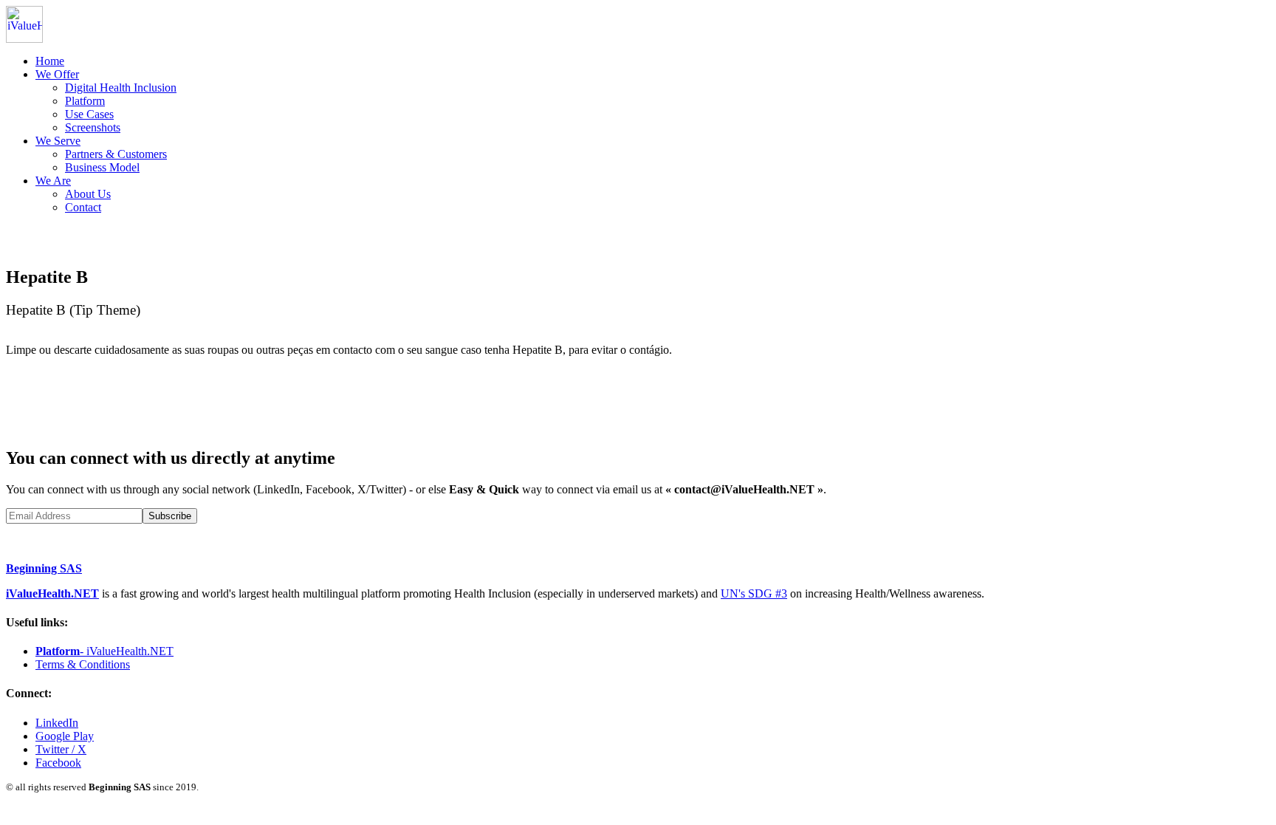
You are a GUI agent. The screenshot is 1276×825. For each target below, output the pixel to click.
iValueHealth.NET (52, 593)
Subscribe (169, 515)
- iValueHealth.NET (104, 651)
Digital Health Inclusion (120, 87)
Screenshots (92, 127)
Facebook (58, 762)
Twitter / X (60, 749)
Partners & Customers (116, 154)
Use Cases (89, 114)
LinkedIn (56, 722)
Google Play (64, 736)
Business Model (102, 167)
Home (49, 61)
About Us (88, 194)
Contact (83, 207)
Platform (85, 101)
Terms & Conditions (82, 664)
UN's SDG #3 (754, 593)
